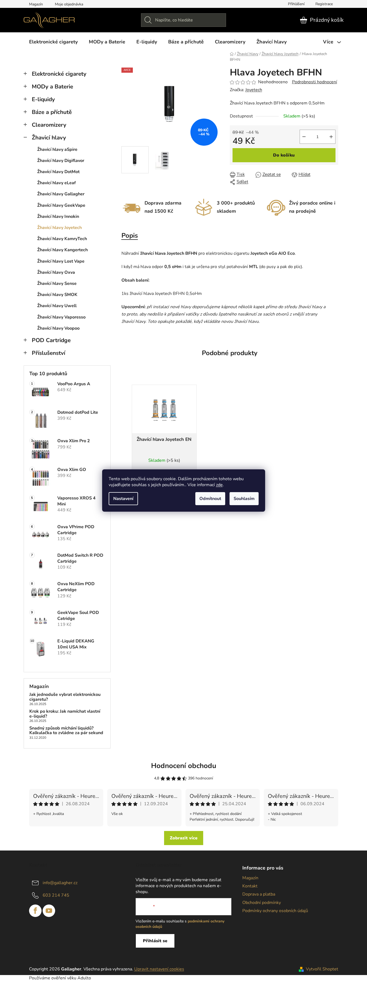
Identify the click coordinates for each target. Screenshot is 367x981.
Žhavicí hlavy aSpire (57, 149)
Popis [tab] (129, 235)
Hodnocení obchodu (183, 765)
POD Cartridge (51, 340)
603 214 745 (56, 895)
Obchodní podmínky (261, 903)
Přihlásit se (155, 941)
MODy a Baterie (52, 86)
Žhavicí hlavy (49, 137)
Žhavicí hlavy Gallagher (60, 194)
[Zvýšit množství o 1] (331, 137)
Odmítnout (210, 499)
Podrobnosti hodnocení (314, 82)
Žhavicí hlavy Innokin (58, 216)
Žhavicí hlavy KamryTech (62, 239)
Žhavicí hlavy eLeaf (56, 183)
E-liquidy (43, 99)
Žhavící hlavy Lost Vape (60, 261)
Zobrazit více (183, 838)
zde (219, 485)
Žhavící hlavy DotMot (58, 172)
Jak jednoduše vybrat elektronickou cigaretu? (65, 697)
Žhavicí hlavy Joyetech (59, 228)
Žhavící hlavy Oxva (56, 272)
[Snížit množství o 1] (304, 137)
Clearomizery (49, 125)
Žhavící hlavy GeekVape (61, 205)
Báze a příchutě (52, 112)
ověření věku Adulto (71, 978)
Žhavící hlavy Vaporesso (61, 317)
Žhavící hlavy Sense (57, 283)
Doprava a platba (258, 894)
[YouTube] (49, 910)
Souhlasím (244, 499)
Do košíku (284, 155)
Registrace (324, 4)
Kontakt (250, 886)
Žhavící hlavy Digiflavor (60, 161)
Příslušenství (48, 353)
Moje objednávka (69, 4)
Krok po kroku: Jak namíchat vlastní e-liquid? (64, 714)
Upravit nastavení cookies (159, 969)
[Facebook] (35, 910)
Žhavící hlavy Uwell (57, 306)
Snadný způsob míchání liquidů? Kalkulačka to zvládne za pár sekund (66, 730)
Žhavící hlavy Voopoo (58, 328)
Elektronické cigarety (59, 74)
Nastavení (123, 499)
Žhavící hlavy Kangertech (62, 250)
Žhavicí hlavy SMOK (57, 295)
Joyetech (253, 90)
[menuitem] (53, 42)
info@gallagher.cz (60, 883)
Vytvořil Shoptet (322, 969)
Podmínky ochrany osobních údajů (275, 911)
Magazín (36, 4)
